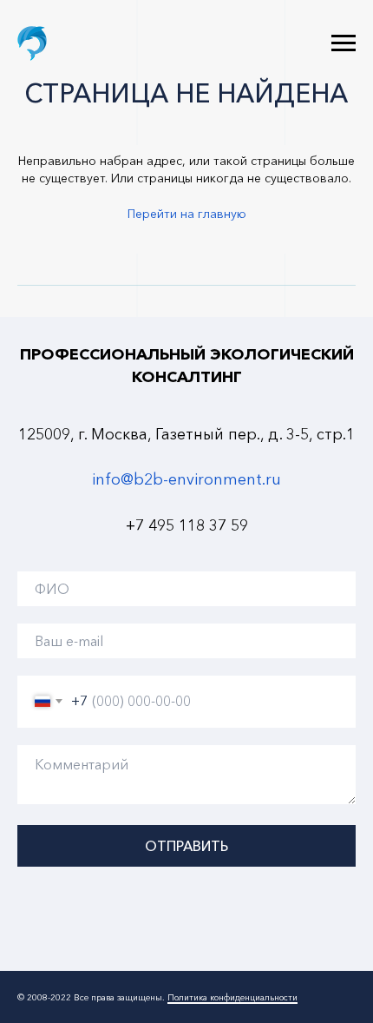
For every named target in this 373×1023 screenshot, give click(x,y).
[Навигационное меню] (343, 43)
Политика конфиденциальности (232, 997)
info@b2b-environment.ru (186, 479)
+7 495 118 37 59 (187, 525)
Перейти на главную (187, 213)
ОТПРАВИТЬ (186, 846)
